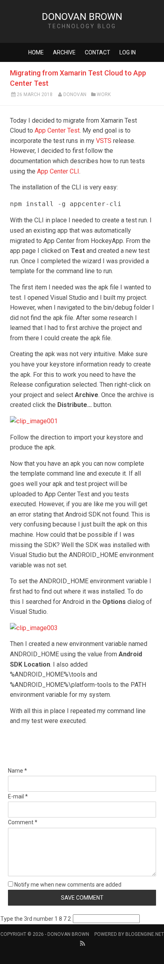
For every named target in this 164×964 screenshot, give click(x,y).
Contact (97, 52)
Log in (127, 52)
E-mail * (18, 796)
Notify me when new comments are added (67, 884)
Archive (64, 52)
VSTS (103, 141)
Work (104, 94)
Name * (17, 770)
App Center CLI (58, 171)
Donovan (74, 94)
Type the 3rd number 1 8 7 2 (35, 919)
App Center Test (57, 130)
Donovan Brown (82, 16)
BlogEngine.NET (144, 934)
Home (36, 52)
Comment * (22, 822)
